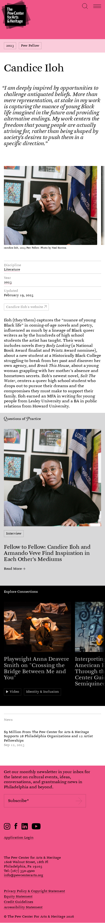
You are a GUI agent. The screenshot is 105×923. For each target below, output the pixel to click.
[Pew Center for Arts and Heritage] (15, 15)
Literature (12, 269)
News (8, 719)
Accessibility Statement (23, 907)
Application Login (18, 837)
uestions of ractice (24, 418)
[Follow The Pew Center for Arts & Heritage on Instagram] (7, 828)
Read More (13, 569)
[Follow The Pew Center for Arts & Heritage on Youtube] (36, 828)
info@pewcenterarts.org (23, 875)
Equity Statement (18, 896)
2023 (10, 45)
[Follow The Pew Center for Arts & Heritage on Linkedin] (24, 828)
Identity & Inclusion (42, 691)
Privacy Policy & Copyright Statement (34, 891)
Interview (13, 533)
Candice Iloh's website (24, 306)
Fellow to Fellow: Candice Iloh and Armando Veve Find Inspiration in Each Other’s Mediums (47, 553)
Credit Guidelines (18, 902)
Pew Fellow (30, 45)
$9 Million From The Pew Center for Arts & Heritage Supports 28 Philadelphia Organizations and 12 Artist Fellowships (48, 736)
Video (14, 691)
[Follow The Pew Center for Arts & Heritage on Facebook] (16, 827)
